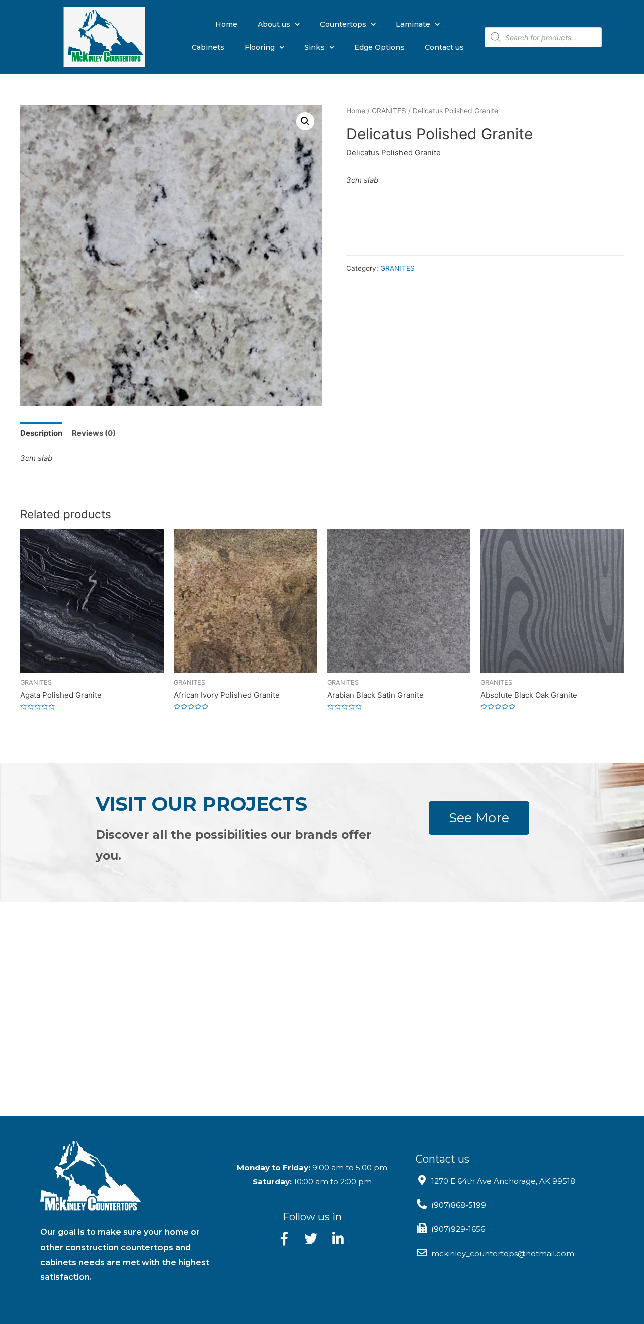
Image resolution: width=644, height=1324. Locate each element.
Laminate (413, 24)
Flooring (260, 47)
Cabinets (208, 47)
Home (226, 24)
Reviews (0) (94, 433)
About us (274, 24)
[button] (479, 818)
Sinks (314, 47)
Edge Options (379, 47)
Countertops (343, 24)
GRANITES (389, 111)
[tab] (41, 433)
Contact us (444, 47)
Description (41, 433)
